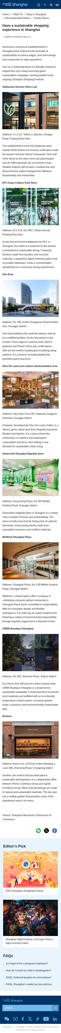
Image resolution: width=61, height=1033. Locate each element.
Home (5, 14)
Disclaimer (7, 1027)
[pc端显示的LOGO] (15, 4)
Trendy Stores (41, 18)
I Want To (18, 14)
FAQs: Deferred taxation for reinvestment (28, 977)
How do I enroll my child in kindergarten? (28, 970)
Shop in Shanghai (36, 14)
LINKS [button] (9, 1007)
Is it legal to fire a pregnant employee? (27, 963)
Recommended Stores (17, 18)
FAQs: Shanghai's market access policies (29, 984)
